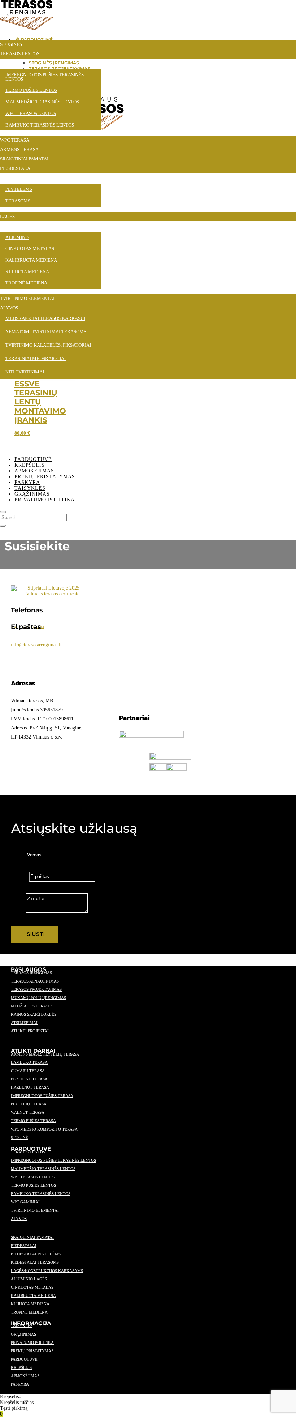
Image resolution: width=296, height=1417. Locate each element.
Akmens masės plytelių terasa (45, 1054)
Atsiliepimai (24, 1022)
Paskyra (27, 482)
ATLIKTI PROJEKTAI (30, 1031)
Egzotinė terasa (29, 1079)
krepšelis (21, 1367)
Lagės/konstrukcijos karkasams (47, 1270)
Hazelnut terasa (30, 1087)
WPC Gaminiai (25, 1202)
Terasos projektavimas (36, 989)
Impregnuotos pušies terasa (42, 1095)
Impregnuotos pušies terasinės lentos (53, 1160)
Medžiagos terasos (32, 1006)
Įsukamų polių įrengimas (38, 998)
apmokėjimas (25, 1376)
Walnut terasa (27, 1112)
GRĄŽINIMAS (23, 1334)
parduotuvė (24, 1359)
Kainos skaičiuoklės (33, 1014)
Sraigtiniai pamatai (32, 1237)
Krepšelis (29, 465)
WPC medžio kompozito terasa (44, 1129)
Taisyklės (29, 488)
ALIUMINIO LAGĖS (29, 1279)
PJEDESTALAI (23, 1245)
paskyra (20, 1384)
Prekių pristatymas (44, 476)
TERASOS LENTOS (28, 1152)
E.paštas (19, 876)
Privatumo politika (44, 499)
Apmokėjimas (34, 471)
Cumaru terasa (28, 1071)
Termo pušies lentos (33, 1185)
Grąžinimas (32, 494)
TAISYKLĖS (21, 1325)
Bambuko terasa (29, 1062)
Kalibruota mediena (33, 1295)
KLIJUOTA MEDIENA (30, 1304)
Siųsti (36, 934)
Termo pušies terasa (33, 1120)
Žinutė (18, 911)
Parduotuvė (33, 459)
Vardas (18, 854)
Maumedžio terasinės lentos (43, 1168)
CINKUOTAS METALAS (32, 1287)
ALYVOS (19, 1218)
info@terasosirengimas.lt (36, 644)
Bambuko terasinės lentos (40, 1193)
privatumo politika (32, 1342)
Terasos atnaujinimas (35, 981)
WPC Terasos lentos (33, 1177)
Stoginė (19, 1137)
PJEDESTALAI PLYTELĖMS (36, 1254)
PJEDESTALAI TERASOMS (35, 1262)
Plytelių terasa (29, 1104)
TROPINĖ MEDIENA (29, 1312)
